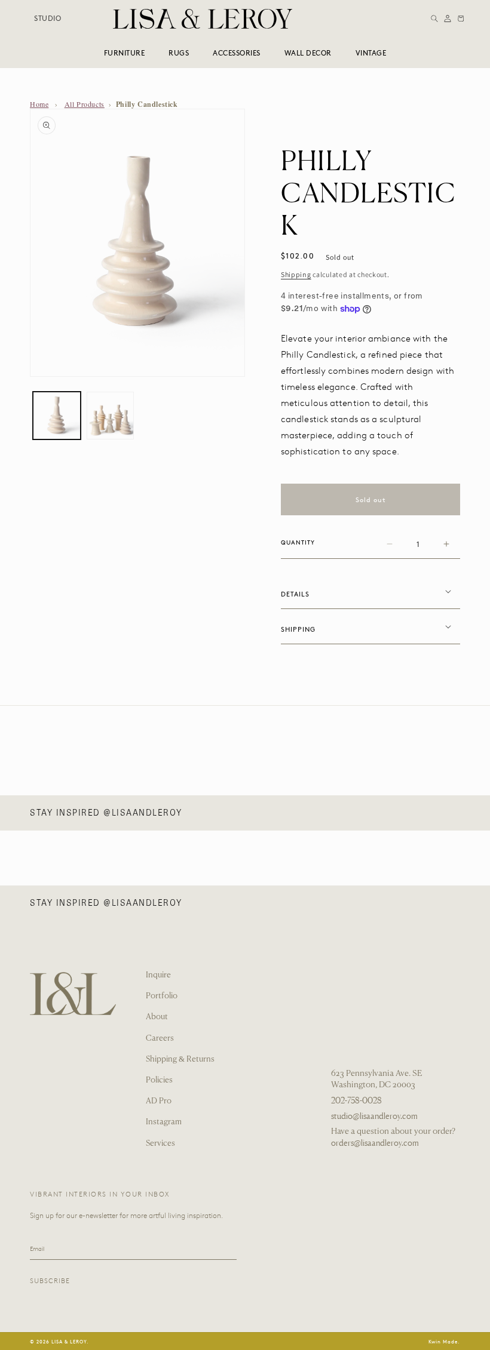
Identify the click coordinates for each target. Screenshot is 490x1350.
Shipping (296, 274)
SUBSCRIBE (50, 1281)
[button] (434, 18)
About (157, 1017)
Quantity (298, 542)
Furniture (124, 52)
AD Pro (159, 1101)
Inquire (158, 975)
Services (160, 1144)
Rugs (179, 52)
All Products (85, 104)
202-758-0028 (356, 1100)
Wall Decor (308, 52)
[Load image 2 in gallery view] (110, 415)
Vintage (371, 52)
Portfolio (161, 996)
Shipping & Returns (180, 1059)
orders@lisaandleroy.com (375, 1143)
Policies (159, 1080)
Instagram (164, 1122)
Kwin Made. (444, 1341)
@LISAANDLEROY (142, 812)
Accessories (237, 52)
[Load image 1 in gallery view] (57, 415)
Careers (160, 1039)
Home (39, 104)
